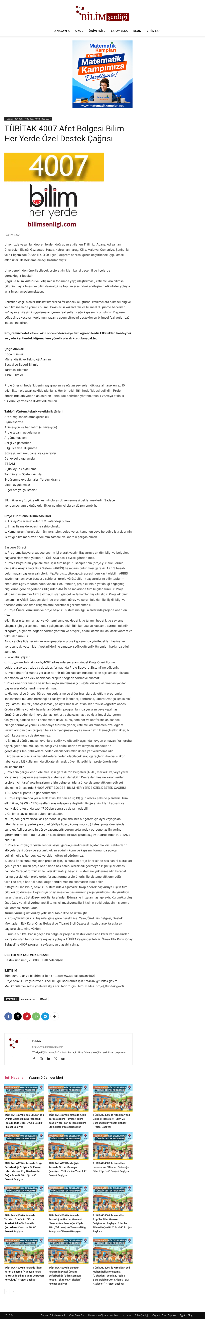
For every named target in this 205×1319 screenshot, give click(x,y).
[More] (54, 1016)
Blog (137, 31)
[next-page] (13, 1291)
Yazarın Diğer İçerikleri (46, 1078)
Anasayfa (62, 31)
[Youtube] (64, 1059)
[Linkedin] (50, 1059)
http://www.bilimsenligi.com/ (47, 1046)
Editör (36, 1041)
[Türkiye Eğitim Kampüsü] (102, 13)
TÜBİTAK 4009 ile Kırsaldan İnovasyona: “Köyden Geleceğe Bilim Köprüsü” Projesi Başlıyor (111, 1167)
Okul (79, 31)
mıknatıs (126, 1315)
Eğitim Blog (186, 1315)
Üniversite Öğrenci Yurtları (103, 1315)
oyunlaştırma (28, 999)
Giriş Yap (153, 31)
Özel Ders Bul (76, 1315)
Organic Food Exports (164, 1315)
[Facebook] (8, 1016)
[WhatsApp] (36, 1016)
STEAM (43, 999)
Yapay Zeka (119, 31)
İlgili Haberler (14, 1078)
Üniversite (97, 31)
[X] (18, 1016)
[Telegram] (45, 1016)
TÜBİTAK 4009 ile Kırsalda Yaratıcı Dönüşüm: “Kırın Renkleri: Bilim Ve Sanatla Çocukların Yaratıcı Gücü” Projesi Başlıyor (20, 1223)
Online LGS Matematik (53, 1315)
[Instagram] (42, 1059)
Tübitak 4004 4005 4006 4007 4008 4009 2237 (28, 118)
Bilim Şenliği (142, 1315)
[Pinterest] (27, 1016)
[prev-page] (6, 1291)
